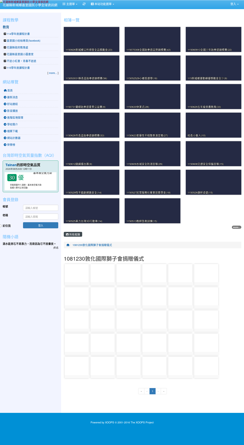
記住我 (7, 226)
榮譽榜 (10, 144)
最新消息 (12, 97)
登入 (40, 225)
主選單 (71, 4)
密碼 (5, 215)
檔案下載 (12, 131)
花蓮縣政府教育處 (17, 47)
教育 (6, 26)
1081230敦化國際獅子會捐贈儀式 (92, 245)
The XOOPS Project (142, 422)
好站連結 (12, 104)
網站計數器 (13, 138)
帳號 (5, 206)
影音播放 (12, 110)
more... (236, 227)
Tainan (11, 164)
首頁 (10, 90)
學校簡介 (12, 124)
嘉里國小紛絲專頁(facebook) (23, 40)
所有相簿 (74, 234)
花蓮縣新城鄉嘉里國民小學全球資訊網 (30, 4)
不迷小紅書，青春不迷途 (21, 61)
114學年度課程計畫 (18, 34)
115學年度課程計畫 (18, 67)
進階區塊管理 (14, 117)
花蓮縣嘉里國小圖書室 (20, 54)
